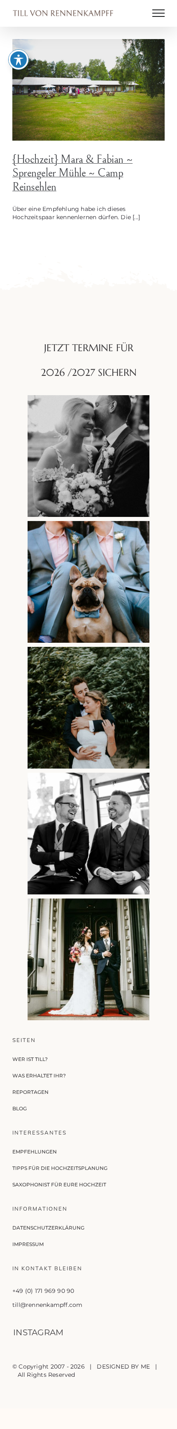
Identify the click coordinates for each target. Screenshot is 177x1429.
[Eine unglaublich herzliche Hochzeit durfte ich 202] (88, 833)
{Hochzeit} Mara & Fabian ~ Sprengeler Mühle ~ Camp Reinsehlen (72, 173)
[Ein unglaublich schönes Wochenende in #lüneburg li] (88, 582)
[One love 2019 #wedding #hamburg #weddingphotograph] (88, 708)
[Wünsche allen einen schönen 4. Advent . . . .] (88, 959)
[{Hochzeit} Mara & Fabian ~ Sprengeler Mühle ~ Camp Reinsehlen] (88, 90)
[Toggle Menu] (158, 13)
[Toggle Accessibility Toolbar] (18, 59)
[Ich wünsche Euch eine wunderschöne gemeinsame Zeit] (88, 456)
